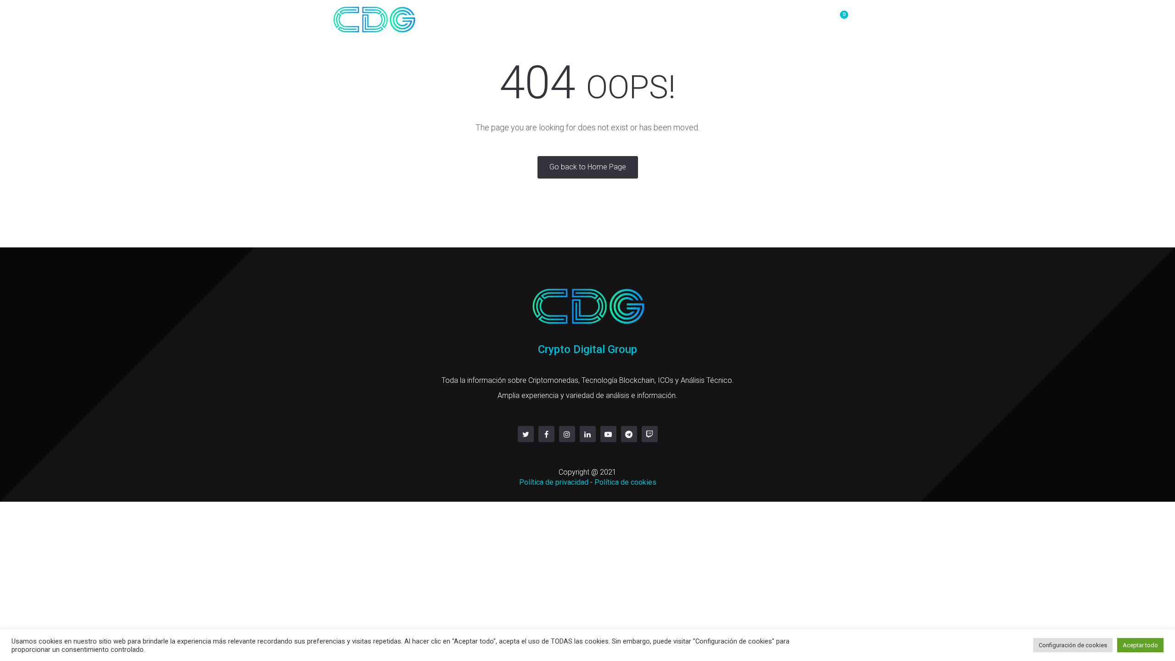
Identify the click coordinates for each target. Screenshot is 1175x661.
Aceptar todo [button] (1140, 645)
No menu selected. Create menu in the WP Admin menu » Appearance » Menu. (692, 19)
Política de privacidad (553, 482)
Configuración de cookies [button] (1073, 645)
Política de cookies (625, 482)
